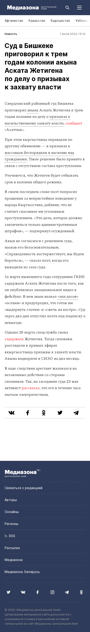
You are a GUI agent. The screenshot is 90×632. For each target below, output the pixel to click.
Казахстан (37, 21)
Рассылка (12, 548)
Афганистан (14, 21)
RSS (11, 536)
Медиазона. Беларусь (22, 572)
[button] (79, 7)
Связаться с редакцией (23, 488)
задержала (14, 339)
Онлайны (12, 512)
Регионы (11, 524)
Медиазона (14, 560)
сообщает (73, 123)
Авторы (11, 500)
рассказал (30, 388)
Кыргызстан (60, 21)
